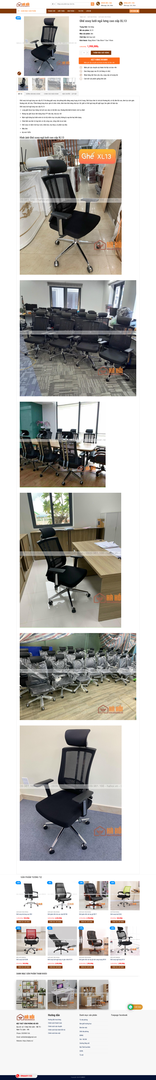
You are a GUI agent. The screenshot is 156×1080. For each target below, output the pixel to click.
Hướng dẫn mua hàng (33, 94)
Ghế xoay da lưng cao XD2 (24, 914)
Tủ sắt (81, 1055)
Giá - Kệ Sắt (83, 1039)
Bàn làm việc (83, 1028)
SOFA (81, 1051)
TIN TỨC (80, 11)
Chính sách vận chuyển (55, 1026)
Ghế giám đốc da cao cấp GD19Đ (57, 914)
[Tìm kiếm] (92, 4)
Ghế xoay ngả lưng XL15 (117, 960)
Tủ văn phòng (84, 1020)
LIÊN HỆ (88, 11)
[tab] (20, 94)
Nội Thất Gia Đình (85, 1047)
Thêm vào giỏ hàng (101, 53)
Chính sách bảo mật (54, 1033)
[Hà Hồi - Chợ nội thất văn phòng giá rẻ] (28, 4)
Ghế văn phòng (92, 17)
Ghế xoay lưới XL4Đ (22, 960)
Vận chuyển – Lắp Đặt (69, 94)
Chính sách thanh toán (55, 1023)
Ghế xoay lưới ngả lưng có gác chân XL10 (60, 960)
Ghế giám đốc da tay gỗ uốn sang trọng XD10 (92, 960)
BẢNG (81, 1035)
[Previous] (20, 46)
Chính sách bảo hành (51, 94)
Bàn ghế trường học (86, 1024)
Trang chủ (83, 17)
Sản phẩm (70, 11)
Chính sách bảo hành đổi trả (56, 1030)
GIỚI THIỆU (61, 11)
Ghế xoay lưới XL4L (116, 914)
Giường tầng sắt (84, 1043)
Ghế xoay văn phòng (104, 17)
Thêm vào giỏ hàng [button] (24, 921)
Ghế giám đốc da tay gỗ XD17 (88, 914)
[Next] (72, 46)
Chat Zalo (137, 1007)
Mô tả (20, 94)
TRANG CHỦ (51, 11)
